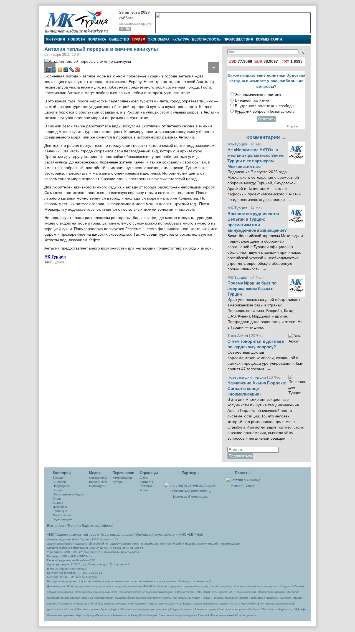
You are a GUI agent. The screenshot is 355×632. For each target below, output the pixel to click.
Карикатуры (97, 486)
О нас (144, 477)
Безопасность (206, 39)
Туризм (138, 39)
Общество (119, 39)
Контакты (146, 482)
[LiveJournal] (72, 69)
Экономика (159, 39)
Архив (144, 490)
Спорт (57, 498)
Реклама (146, 486)
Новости (76, 39)
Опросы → (294, 126)
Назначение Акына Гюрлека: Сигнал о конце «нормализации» (256, 388)
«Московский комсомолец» (154, 535)
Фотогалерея (62, 515)
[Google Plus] (77, 69)
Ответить (266, 119)
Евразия (58, 477)
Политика (97, 39)
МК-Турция (55, 39)
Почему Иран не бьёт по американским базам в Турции (252, 288)
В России (59, 482)
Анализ (58, 502)
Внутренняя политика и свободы (264, 106)
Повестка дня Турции (247, 377)
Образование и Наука (68, 494)
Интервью (60, 506)
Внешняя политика (252, 100)
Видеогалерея (62, 519)
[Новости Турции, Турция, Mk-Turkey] (243, 480)
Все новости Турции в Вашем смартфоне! (80, 526)
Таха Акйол (237, 336)
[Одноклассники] (60, 69)
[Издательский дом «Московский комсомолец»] (190, 485)
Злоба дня (60, 511)
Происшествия (238, 39)
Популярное (61, 486)
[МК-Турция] (79, 21)
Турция (58, 262)
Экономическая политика (258, 95)
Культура (181, 39)
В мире (58, 490)
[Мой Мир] (66, 69)
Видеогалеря (98, 482)
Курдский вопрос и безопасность (265, 111)
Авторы (118, 482)
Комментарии (269, 39)
